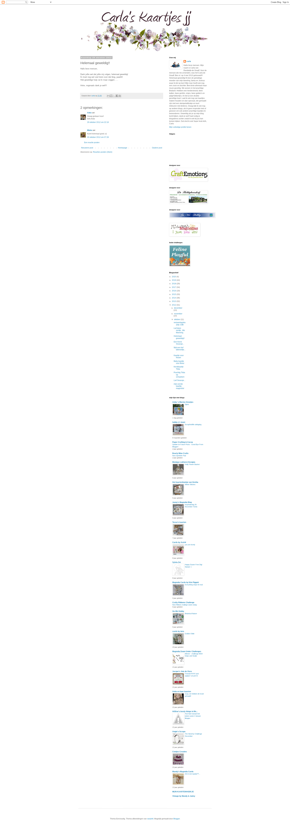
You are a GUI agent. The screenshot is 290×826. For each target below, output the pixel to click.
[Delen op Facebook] (116, 95)
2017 (174, 287)
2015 (174, 294)
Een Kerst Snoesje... (179, 343)
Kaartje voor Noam (179, 356)
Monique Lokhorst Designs (183, 462)
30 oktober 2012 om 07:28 (98, 137)
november (178, 314)
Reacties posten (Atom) (102, 152)
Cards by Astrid (179, 542)
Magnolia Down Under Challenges (186, 651)
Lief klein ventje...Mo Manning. (179, 330)
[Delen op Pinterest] (119, 95)
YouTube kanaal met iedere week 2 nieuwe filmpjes (193, 716)
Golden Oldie (189, 634)
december (178, 308)
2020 (174, 277)
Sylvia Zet (176, 562)
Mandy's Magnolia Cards (182, 772)
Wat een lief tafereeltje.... (179, 350)
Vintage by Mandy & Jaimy (183, 796)
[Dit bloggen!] (111, 95)
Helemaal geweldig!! (179, 337)
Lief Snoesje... (179, 380)
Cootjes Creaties (179, 752)
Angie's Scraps (178, 731)
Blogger (176, 819)
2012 (174, 305)
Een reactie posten (92, 142)
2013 (174, 301)
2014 (174, 298)
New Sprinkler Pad (179, 456)
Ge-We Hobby (178, 611)
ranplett (150, 819)
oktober (177, 319)
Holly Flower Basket (192, 464)
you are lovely (190, 545)
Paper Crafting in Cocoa (182, 442)
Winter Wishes (190, 484)
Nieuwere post (87, 148)
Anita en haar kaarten (181, 691)
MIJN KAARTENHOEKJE (183, 792)
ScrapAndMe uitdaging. (193, 424)
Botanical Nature (191, 613)
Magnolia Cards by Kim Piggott (185, 582)
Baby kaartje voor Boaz (179, 362)
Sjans (187, 404)
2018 (174, 284)
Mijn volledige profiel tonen (180, 127)
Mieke (89, 130)
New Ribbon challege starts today (184, 605)
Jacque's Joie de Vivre (182, 671)
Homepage (122, 148)
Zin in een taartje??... (192, 774)
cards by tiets (178, 631)
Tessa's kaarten (179, 522)
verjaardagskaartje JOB (179, 323)
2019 (174, 280)
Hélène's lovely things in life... (185, 711)
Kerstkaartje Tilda (179, 368)
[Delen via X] (114, 95)
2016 (174, 291)
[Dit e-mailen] (108, 95)
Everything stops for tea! (194, 585)
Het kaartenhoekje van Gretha (185, 482)
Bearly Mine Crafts (180, 453)
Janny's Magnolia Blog (182, 502)
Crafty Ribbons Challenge (183, 602)
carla (189, 61)
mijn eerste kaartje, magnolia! (179, 386)
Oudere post (157, 148)
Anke (89, 113)
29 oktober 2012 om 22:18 (98, 122)
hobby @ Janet (178, 422)
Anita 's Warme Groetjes (182, 402)
